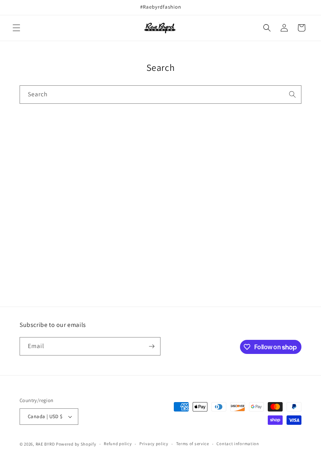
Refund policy (118, 443)
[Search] (292, 94)
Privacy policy (153, 443)
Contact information (237, 443)
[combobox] (160, 94)
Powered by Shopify (76, 444)
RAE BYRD (45, 444)
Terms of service (192, 443)
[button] (16, 27)
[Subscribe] (151, 346)
